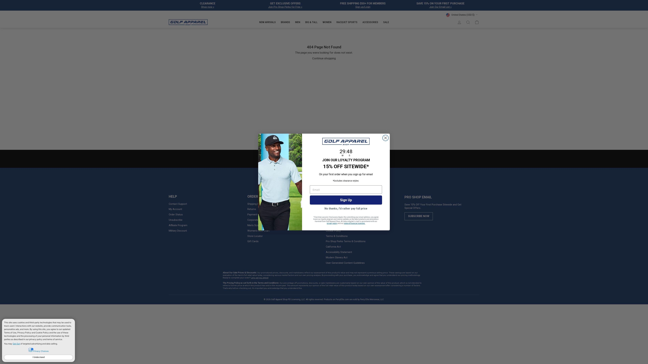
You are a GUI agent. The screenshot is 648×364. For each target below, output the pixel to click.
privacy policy (332, 223)
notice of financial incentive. (354, 223)
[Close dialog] (385, 138)
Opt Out (16, 343)
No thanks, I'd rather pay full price (346, 208)
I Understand (39, 357)
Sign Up (346, 200)
